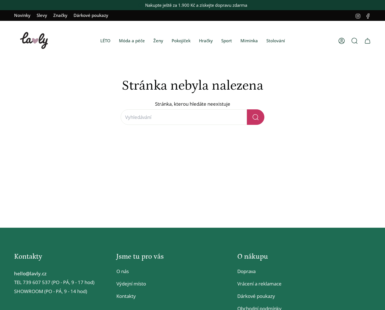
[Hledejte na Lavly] (255, 117)
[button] (105, 41)
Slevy (42, 15)
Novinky (22, 15)
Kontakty (126, 296)
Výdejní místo (131, 283)
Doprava (246, 271)
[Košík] (367, 41)
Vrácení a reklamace (259, 283)
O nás (122, 271)
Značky (60, 15)
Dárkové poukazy (91, 15)
